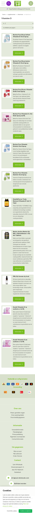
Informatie (18, 53)
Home (4, 14)
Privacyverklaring (17, 434)
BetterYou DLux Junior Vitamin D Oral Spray (21, 62)
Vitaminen (20, 14)
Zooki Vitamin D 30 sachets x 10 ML (20, 341)
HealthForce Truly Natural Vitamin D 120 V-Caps (22, 201)
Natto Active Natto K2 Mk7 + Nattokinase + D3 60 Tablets (21, 233)
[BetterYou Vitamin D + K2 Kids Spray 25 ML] (6, 117)
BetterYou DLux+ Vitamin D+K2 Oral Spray (22, 90)
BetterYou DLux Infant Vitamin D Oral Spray (21, 36)
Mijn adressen (17, 454)
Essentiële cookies (12, 511)
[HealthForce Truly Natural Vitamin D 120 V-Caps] (6, 202)
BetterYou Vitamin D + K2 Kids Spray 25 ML (22, 115)
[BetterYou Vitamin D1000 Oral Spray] (6, 148)
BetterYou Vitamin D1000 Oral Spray (20, 145)
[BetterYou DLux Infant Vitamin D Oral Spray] (6, 38)
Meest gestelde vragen (17, 413)
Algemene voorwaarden (17, 437)
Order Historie (17, 456)
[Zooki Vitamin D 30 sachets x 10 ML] (6, 343)
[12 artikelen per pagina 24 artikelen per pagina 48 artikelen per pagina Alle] (17, 27)
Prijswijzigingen (17, 432)
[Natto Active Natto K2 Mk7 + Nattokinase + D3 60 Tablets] (6, 235)
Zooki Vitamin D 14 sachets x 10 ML (20, 308)
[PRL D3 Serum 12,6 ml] (6, 280)
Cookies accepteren (25, 511)
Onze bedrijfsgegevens (17, 417)
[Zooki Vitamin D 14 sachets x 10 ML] (6, 310)
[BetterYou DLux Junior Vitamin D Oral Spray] (6, 64)
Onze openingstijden (17, 415)
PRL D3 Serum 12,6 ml (21, 276)
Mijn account (18, 451)
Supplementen (11, 14)
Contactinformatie (17, 439)
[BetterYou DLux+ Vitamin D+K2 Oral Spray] (6, 93)
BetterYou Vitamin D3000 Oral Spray (20, 174)
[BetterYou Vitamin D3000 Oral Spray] (6, 176)
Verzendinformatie (17, 430)
